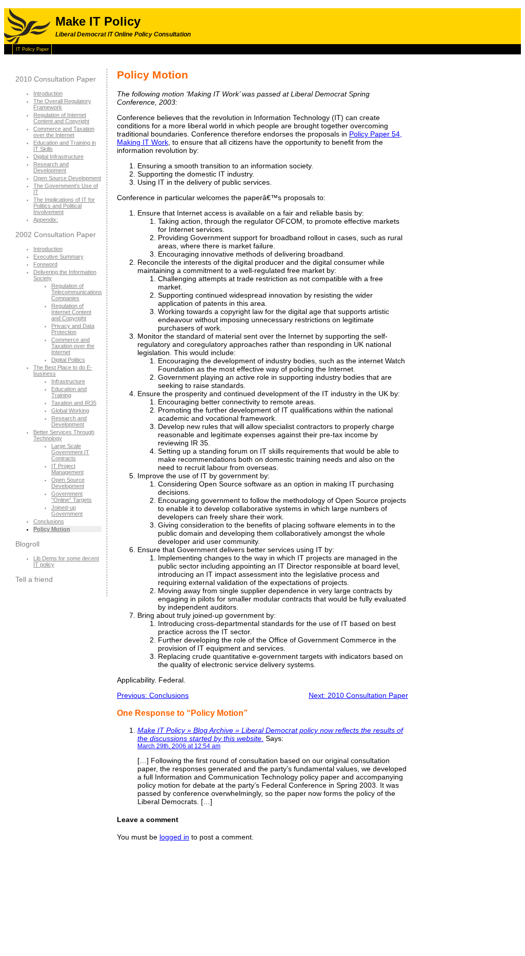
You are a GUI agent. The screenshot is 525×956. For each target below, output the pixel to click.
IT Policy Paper (32, 49)
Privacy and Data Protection (72, 329)
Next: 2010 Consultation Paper (358, 695)
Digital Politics (68, 360)
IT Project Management (67, 469)
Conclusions (48, 521)
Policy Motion (51, 529)
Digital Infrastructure (58, 156)
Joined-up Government (67, 510)
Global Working (70, 410)
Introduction (48, 93)
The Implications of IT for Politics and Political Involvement (64, 206)
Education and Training (69, 392)
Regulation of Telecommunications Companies (76, 292)
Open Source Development (67, 178)
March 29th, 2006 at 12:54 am (178, 746)
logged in (174, 837)
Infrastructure (68, 381)
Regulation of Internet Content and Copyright (61, 118)
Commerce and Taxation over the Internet (63, 132)
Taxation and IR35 (73, 403)
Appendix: (45, 220)
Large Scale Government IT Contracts (70, 452)
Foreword (45, 264)
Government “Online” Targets (71, 497)
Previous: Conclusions (153, 695)
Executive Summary (58, 256)
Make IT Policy (97, 21)
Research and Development (51, 167)
